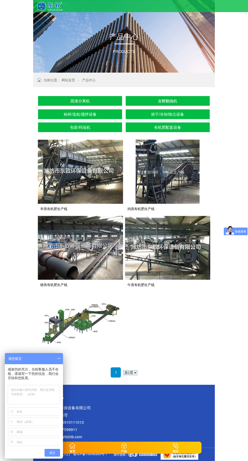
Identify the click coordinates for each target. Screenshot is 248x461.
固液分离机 (80, 101)
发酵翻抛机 (167, 101)
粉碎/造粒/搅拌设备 (80, 114)
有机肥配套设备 (167, 127)
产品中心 (89, 79)
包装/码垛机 (80, 127)
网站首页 (68, 79)
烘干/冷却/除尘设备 (167, 114)
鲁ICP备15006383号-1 (90, 453)
